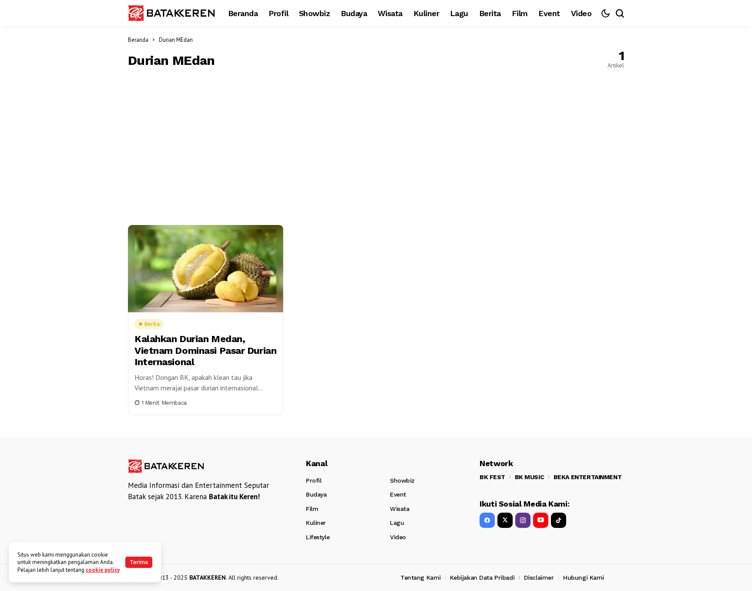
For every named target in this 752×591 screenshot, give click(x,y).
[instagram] (522, 520)
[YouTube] (540, 520)
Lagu (397, 522)
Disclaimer (539, 577)
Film (312, 508)
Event (398, 494)
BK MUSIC (529, 476)
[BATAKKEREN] (171, 12)
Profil (313, 480)
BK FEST (492, 476)
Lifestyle (317, 537)
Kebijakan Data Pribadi (482, 577)
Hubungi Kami (583, 577)
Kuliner (316, 522)
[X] (505, 520)
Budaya (316, 494)
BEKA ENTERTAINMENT (587, 476)
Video (398, 537)
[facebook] (487, 520)
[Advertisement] (376, 147)
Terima (139, 562)
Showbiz (402, 480)
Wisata (399, 508)
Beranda (138, 40)
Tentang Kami (420, 577)
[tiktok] (558, 520)
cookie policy (103, 570)
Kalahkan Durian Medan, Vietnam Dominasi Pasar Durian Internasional (205, 350)
